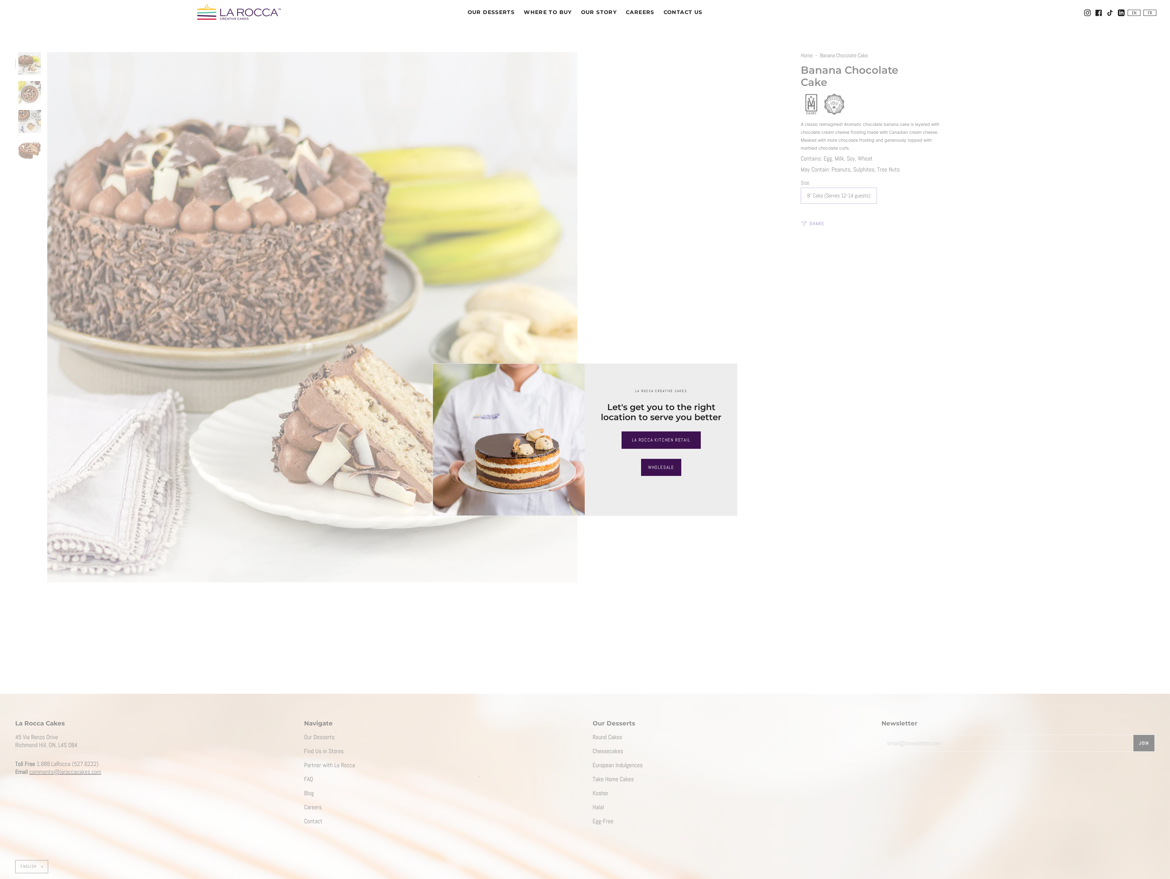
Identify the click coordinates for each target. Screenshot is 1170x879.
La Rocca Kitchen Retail (661, 440)
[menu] (1142, 13)
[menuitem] (1134, 13)
